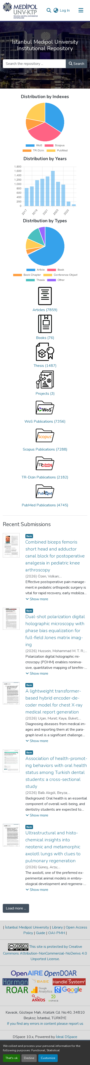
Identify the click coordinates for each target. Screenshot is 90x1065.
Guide (40, 933)
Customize (48, 1058)
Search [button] (78, 63)
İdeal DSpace (66, 1036)
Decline (29, 1058)
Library (57, 927)
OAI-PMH (56, 933)
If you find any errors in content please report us (45, 1023)
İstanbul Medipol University (27, 927)
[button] (20, 10)
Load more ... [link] (16, 908)
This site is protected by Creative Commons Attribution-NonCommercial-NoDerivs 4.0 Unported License (45, 953)
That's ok (12, 1058)
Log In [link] (65, 10)
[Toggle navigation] (80, 10)
